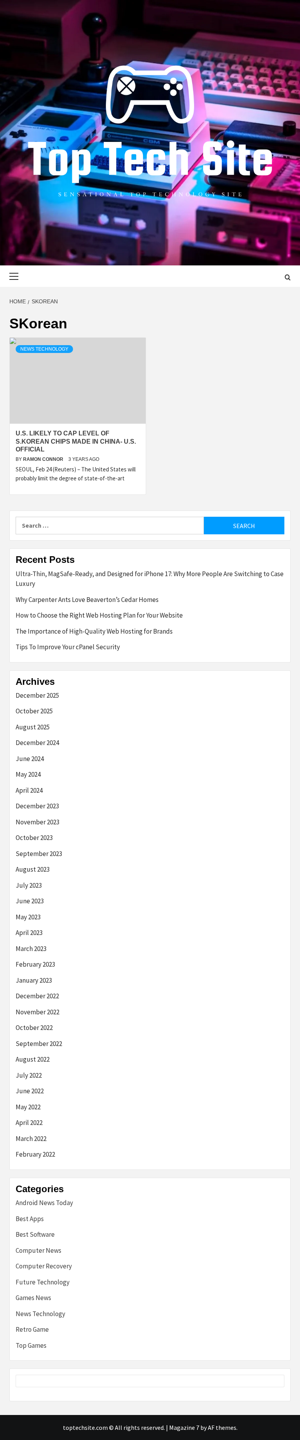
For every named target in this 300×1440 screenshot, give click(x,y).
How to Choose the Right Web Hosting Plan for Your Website (99, 615)
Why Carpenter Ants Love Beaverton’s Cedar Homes (87, 599)
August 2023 (33, 869)
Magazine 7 (184, 1427)
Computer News (38, 1250)
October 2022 (34, 1027)
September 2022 (39, 1043)
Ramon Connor (43, 459)
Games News (33, 1297)
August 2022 (33, 1059)
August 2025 (33, 727)
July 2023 (29, 885)
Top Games (31, 1345)
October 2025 (34, 711)
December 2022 (37, 996)
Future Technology (43, 1282)
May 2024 (28, 774)
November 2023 (37, 822)
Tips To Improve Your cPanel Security (68, 647)
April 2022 (29, 1122)
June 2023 (30, 901)
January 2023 (34, 980)
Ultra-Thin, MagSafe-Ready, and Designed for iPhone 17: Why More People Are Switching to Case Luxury (150, 579)
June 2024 (30, 758)
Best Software (35, 1234)
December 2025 (37, 695)
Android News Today (44, 1202)
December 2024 (37, 742)
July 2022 (29, 1075)
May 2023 (28, 917)
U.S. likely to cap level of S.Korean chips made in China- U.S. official (76, 441)
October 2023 (34, 837)
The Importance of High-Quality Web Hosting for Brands (94, 631)
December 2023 (37, 806)
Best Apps (30, 1218)
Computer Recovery (44, 1266)
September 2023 (39, 853)
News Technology (44, 349)
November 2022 (37, 1012)
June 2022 (30, 1091)
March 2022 (31, 1138)
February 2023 (35, 964)
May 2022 (28, 1107)
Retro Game (32, 1329)
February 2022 (35, 1154)
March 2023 (31, 948)
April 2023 (29, 932)
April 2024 (29, 790)
